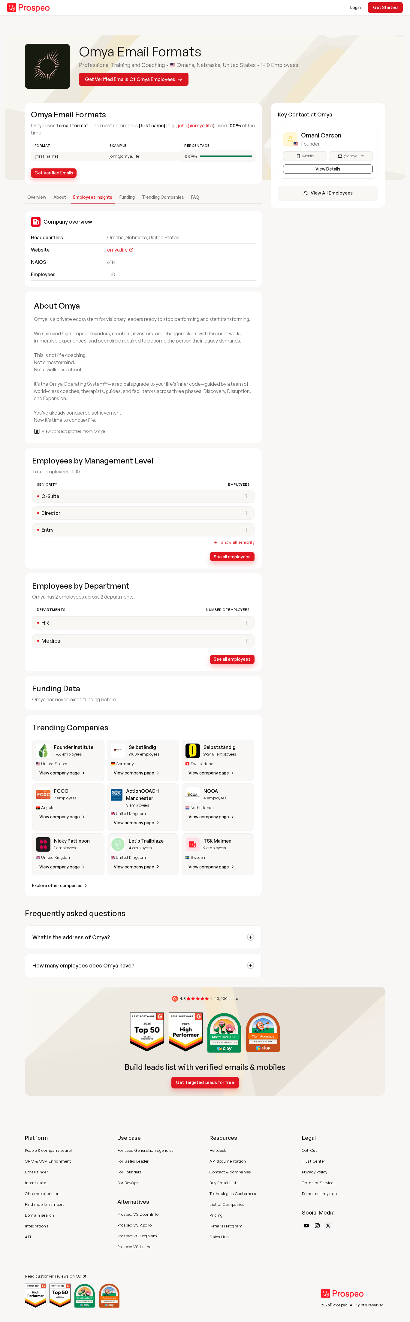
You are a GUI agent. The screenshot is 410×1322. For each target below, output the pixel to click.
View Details (327, 168)
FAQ (195, 197)
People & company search (49, 1150)
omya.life (117, 250)
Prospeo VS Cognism (137, 1235)
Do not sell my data (320, 1193)
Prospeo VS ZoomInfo (138, 1214)
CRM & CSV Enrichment (48, 1161)
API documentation (228, 1161)
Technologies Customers (233, 1193)
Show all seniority (238, 542)
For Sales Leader (133, 1161)
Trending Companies (163, 197)
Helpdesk (218, 1150)
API (28, 1236)
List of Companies (227, 1204)
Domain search (39, 1215)
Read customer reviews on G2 (53, 1276)
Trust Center (313, 1161)
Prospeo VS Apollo (134, 1225)
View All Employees (332, 193)
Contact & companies (230, 1172)
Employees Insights (92, 197)
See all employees (232, 556)
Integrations (36, 1226)
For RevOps (128, 1182)
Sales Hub (219, 1236)
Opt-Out (309, 1150)
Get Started (385, 7)
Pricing (216, 1215)
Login (355, 7)
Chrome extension (42, 1193)
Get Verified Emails (54, 172)
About (59, 197)
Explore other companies (57, 885)
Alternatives (133, 1201)
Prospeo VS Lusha (134, 1246)
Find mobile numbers (45, 1204)
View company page (59, 772)
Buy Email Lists (224, 1182)
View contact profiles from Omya (73, 431)
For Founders (129, 1172)
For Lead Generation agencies (145, 1150)
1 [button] (246, 622)
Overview (36, 197)
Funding (127, 197)
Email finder (36, 1172)
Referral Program (226, 1226)
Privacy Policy (314, 1172)
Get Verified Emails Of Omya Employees (130, 79)
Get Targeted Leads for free (205, 1082)
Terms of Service (317, 1182)
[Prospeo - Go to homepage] (28, 7)
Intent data (36, 1182)
